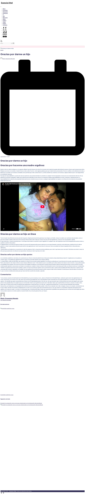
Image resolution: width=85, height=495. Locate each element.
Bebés (1, 50)
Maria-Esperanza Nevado (9, 298)
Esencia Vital (7, 3)
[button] (11, 43)
